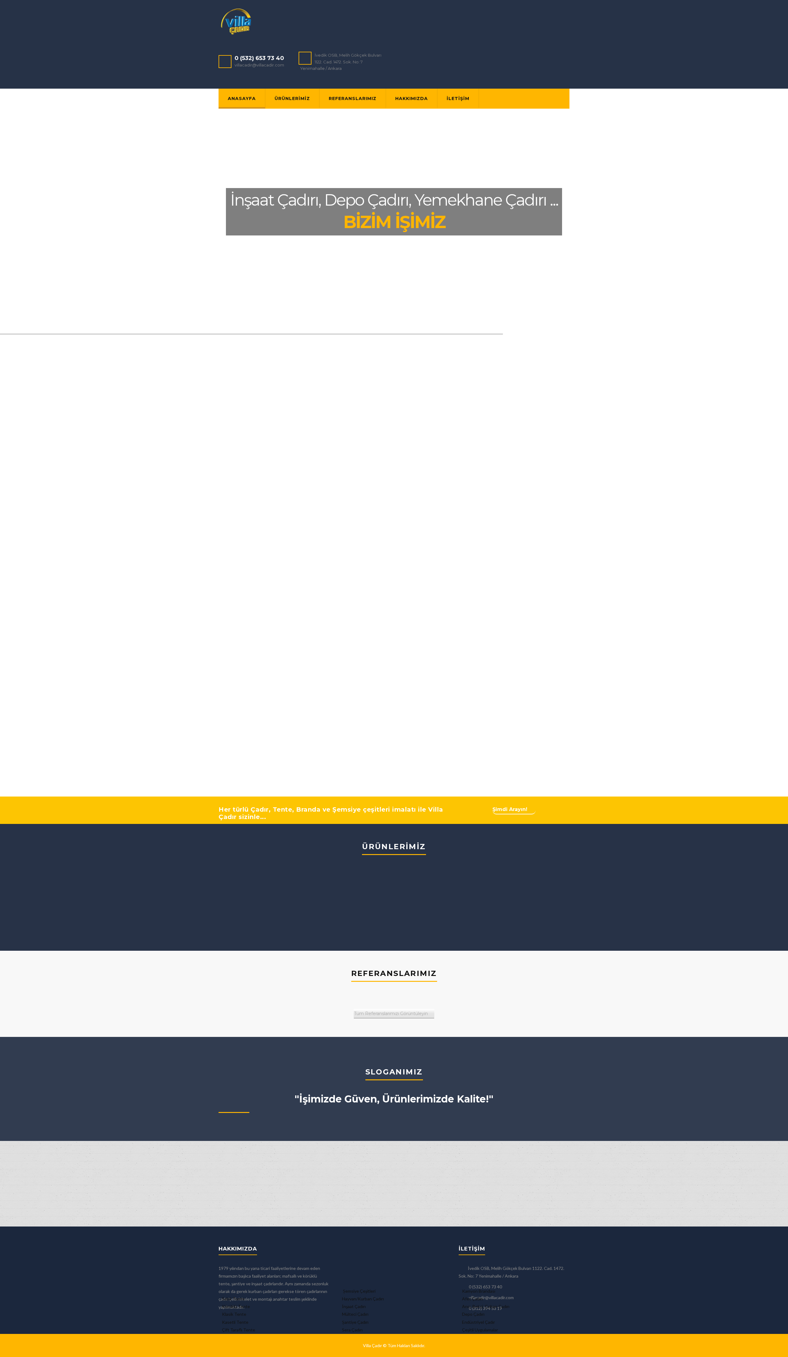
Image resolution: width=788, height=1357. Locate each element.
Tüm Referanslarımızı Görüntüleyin (391, 1013)
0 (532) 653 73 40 (259, 58)
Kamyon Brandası (478, 1291)
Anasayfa (242, 98)
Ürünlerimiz (292, 98)
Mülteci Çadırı (355, 1314)
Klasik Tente (234, 1314)
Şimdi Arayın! (509, 809)
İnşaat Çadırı (354, 1306)
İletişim (458, 98)
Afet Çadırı (472, 1298)
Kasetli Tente (235, 1322)
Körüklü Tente (236, 1306)
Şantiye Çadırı (355, 1322)
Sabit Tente (233, 1298)
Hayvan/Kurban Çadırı (363, 1298)
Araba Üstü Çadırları (506, 895)
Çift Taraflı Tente (238, 1329)
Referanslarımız (352, 98)
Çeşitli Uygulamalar (480, 1329)
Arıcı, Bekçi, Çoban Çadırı (485, 1306)
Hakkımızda (411, 98)
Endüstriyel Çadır (478, 1322)
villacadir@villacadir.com (259, 64)
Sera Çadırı (352, 1329)
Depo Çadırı (473, 1314)
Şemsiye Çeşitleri (359, 1291)
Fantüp (423, 895)
